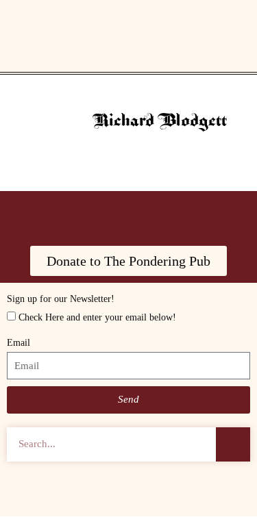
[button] (129, 45)
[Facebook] (91, 215)
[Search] (233, 444)
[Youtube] (53, 215)
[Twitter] (166, 215)
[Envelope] (204, 215)
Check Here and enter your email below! (97, 317)
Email (18, 343)
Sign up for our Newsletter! (60, 299)
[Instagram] (129, 215)
